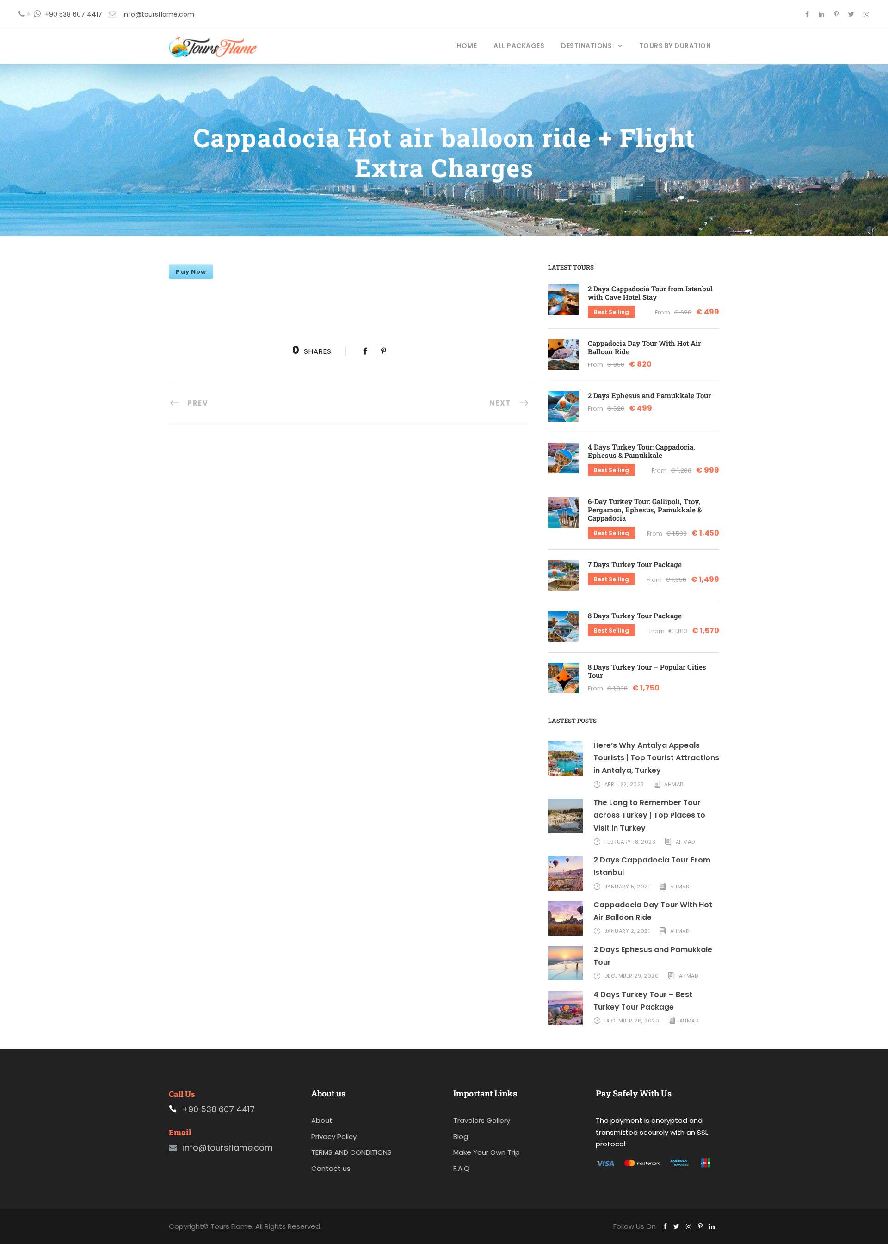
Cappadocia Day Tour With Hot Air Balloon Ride (644, 347)
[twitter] (851, 14)
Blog (460, 1136)
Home (466, 45)
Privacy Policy (334, 1136)
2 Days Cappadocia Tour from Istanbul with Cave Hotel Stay (650, 293)
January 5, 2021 (627, 886)
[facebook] (807, 14)
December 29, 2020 (631, 975)
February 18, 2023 (630, 841)
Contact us (331, 1168)
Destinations (586, 45)
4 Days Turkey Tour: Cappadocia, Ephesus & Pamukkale (641, 451)
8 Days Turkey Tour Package (635, 615)
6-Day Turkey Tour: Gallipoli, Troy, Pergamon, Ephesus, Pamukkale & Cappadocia (645, 510)
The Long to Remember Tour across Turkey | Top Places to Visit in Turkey (649, 815)
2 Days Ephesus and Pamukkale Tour (649, 395)
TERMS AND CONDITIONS (351, 1152)
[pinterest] (836, 14)
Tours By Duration (675, 45)
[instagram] (867, 14)
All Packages (518, 45)
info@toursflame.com (158, 14)
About (322, 1120)
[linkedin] (821, 14)
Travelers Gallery (481, 1120)
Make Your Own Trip (486, 1152)
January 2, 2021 (627, 931)
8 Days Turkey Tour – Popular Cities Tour (647, 671)
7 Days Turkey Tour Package (635, 564)
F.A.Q (461, 1168)
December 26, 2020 (632, 1020)
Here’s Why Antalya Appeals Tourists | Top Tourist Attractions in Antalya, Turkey (656, 758)
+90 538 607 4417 (73, 14)
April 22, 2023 (624, 784)
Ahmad (674, 784)
